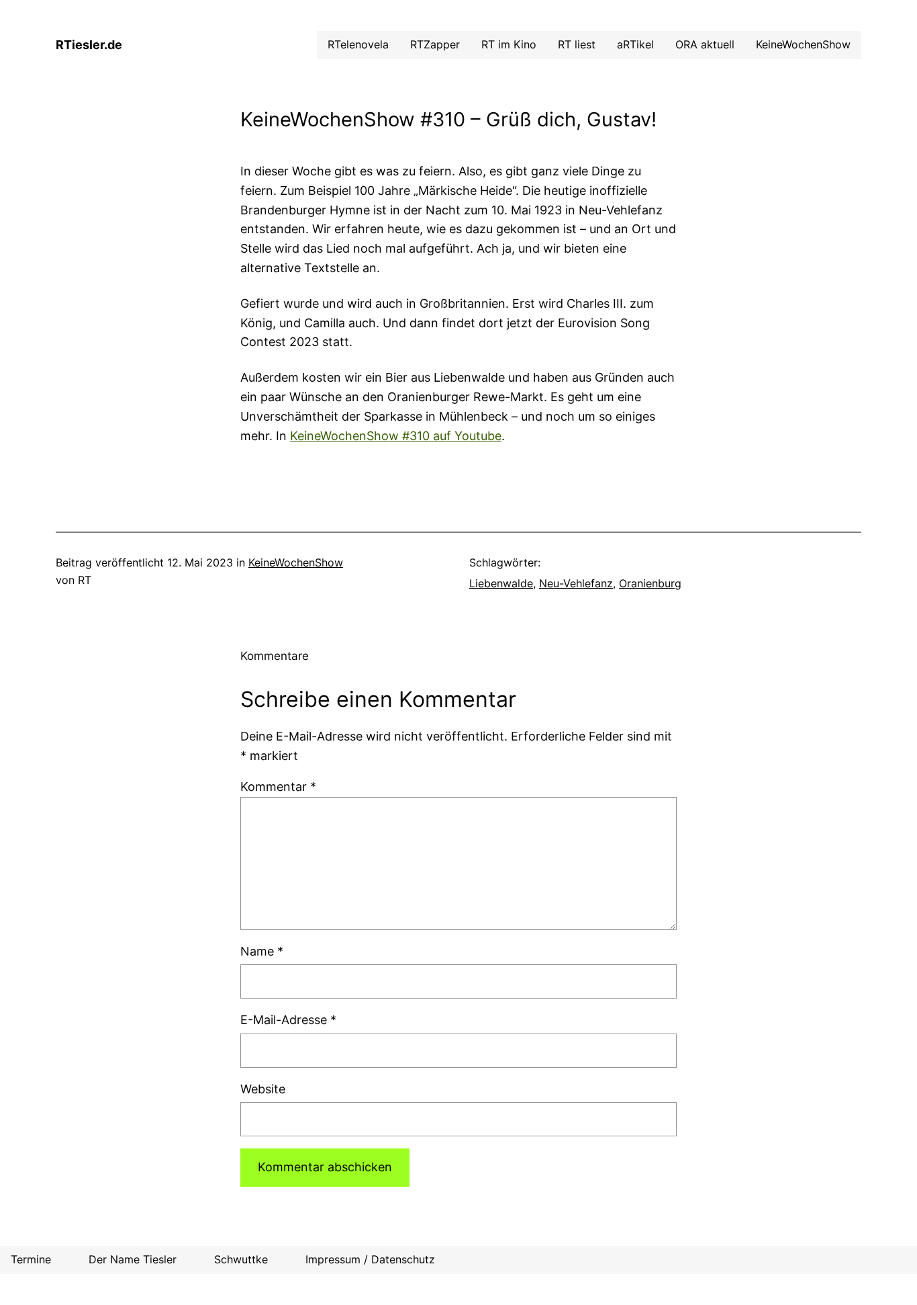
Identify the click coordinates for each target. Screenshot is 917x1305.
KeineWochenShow (295, 562)
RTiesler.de (89, 45)
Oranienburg (650, 583)
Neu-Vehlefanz (576, 583)
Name (261, 951)
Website (262, 1089)
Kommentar (278, 787)
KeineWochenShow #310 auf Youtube (395, 436)
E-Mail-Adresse (288, 1020)
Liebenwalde (501, 583)
